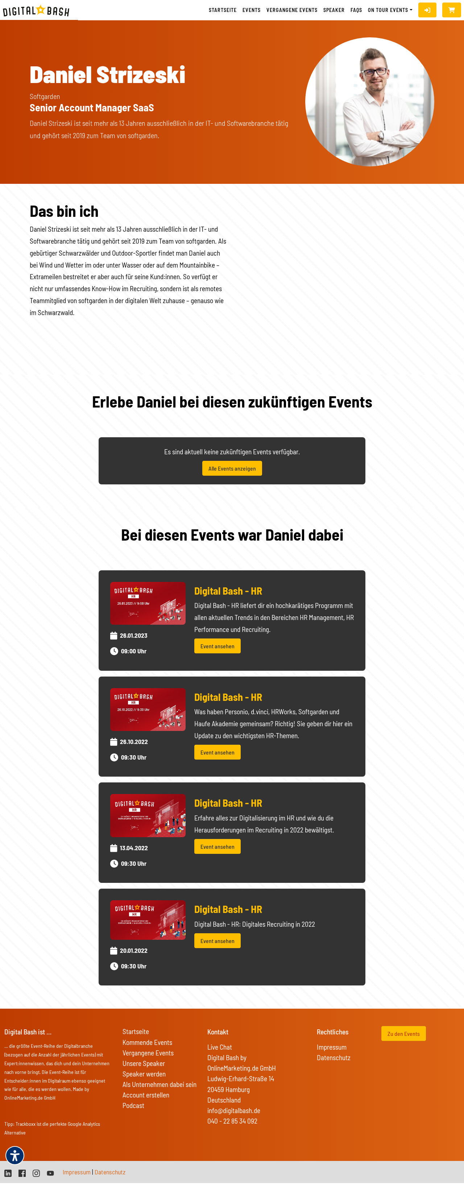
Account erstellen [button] (146, 1095)
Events (252, 10)
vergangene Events (292, 10)
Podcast (133, 1105)
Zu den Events (404, 1033)
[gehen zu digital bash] (36, 1172)
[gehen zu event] (148, 602)
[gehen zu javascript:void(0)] (451, 10)
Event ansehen (217, 645)
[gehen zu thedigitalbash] (22, 1172)
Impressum (332, 1047)
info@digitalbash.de (233, 1110)
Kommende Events (147, 1042)
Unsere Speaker (144, 1063)
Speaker (334, 10)
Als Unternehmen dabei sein (159, 1084)
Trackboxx (26, 1124)
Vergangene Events (148, 1053)
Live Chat (219, 1047)
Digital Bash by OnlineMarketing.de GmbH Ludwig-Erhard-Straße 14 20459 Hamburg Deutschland (241, 1078)
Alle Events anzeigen (232, 468)
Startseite (223, 10)
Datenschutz (334, 1057)
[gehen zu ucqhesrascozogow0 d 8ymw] (50, 1172)
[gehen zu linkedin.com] (8, 1172)
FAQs (356, 10)
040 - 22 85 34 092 (232, 1121)
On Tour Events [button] (388, 10)
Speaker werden (144, 1074)
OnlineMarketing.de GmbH (29, 1098)
